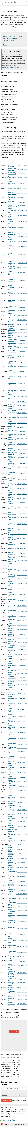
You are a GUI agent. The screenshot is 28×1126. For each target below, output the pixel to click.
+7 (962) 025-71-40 (22, 665)
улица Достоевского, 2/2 (12, 210)
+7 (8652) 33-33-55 (22, 821)
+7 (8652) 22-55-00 (22, 463)
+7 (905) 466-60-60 (22, 307)
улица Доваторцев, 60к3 (11, 457)
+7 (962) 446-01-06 (22, 965)
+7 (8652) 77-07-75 (22, 894)
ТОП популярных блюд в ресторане (12, 42)
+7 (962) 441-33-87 (22, 611)
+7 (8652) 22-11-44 (22, 435)
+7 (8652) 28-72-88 (22, 467)
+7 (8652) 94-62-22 (22, 680)
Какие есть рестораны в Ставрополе (13, 36)
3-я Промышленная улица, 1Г (12, 534)
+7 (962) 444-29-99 (22, 634)
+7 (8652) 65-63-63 (22, 698)
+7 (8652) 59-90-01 (22, 716)
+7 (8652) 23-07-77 (22, 216)
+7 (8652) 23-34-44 (22, 543)
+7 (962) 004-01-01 (22, 457)
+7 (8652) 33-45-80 (22, 183)
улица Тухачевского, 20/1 (12, 716)
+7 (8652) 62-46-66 (22, 241)
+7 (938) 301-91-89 (22, 484)
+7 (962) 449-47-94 (22, 371)
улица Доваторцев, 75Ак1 (11, 183)
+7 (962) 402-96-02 (22, 928)
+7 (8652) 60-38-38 (22, 423)
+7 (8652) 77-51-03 (22, 834)
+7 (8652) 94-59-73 (22, 409)
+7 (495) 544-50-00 (22, 293)
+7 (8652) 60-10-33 (22, 332)
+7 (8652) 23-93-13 (22, 973)
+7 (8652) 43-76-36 (22, 906)
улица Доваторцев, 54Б (11, 396)
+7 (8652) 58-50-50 (22, 570)
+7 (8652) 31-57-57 (22, 173)
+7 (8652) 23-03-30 (22, 620)
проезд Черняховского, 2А (12, 188)
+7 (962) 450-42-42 (22, 556)
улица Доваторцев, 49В (11, 965)
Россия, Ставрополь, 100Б (11, 915)
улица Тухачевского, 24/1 (12, 417)
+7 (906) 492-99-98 (22, 881)
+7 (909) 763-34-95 (22, 453)
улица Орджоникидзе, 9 (12, 548)
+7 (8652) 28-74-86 (22, 449)
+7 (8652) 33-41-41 (22, 529)
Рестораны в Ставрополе (10, 38)
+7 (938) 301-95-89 (22, 553)
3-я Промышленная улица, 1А (12, 390)
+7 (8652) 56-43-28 (22, 534)
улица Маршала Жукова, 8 (11, 867)
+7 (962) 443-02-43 (22, 890)
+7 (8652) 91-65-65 (22, 721)
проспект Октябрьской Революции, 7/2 (12, 324)
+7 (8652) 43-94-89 (22, 343)
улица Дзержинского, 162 (12, 215)
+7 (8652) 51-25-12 (22, 844)
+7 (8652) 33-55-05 (22, 999)
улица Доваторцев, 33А (11, 494)
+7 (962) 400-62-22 (22, 206)
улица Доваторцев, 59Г (11, 293)
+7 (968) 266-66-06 (22, 246)
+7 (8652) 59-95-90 (22, 767)
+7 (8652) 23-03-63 (22, 797)
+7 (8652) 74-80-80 (22, 383)
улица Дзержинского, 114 (12, 227)
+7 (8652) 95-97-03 (22, 744)
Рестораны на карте (8, 40)
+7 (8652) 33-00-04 (22, 703)
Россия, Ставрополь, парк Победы (11, 1004)
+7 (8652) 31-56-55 (22, 910)
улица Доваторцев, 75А (11, 315)
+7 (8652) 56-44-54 (22, 903)
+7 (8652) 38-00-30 (22, 193)
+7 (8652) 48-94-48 (22, 444)
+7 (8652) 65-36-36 (22, 727)
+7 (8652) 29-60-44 (22, 578)
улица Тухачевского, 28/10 (12, 246)
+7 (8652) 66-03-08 (22, 300)
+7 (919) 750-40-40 (22, 710)
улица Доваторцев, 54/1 (11, 197)
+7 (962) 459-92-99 (22, 362)
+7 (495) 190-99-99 (22, 177)
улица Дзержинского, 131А (12, 221)
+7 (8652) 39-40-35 (22, 165)
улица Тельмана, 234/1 (11, 287)
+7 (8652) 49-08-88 (22, 488)
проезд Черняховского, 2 (12, 366)
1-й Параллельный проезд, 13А (12, 654)
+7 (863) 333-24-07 (22, 649)
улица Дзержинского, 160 (12, 583)
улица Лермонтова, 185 (11, 876)
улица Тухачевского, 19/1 (12, 898)
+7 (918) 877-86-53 (22, 863)
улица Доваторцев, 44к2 (11, 727)
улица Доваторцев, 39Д (11, 797)
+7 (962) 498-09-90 (22, 396)
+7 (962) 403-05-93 (22, 413)
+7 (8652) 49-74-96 (22, 946)
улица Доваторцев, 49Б (11, 376)
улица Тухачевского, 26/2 (12, 422)
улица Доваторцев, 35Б (11, 444)
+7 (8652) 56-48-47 (22, 233)
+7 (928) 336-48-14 (22, 876)
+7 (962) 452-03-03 (22, 280)
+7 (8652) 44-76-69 (22, 594)
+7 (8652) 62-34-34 (22, 221)
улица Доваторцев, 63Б (11, 272)
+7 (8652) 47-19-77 (22, 202)
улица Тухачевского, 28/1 (12, 594)
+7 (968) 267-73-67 (22, 494)
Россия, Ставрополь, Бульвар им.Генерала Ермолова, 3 (11, 973)
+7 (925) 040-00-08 (22, 867)
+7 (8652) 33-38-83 (22, 575)
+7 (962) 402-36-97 (22, 921)
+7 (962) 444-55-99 (22, 858)
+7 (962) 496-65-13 (22, 329)
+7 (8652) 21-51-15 (22, 287)
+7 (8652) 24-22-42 (22, 254)
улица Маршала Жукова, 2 (11, 463)
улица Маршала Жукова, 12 (11, 634)
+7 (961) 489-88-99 (22, 366)
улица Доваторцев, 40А (11, 772)
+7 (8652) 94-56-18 (22, 188)
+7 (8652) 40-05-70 (22, 987)
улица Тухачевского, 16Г (12, 177)
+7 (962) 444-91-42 (22, 524)
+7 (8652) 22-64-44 (22, 872)
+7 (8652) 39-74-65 (22, 356)
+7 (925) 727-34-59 (22, 802)
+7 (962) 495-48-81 (22, 402)
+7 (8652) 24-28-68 (22, 748)
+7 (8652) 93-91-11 (22, 693)
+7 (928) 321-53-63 (22, 210)
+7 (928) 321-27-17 (22, 427)
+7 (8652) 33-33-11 (22, 538)
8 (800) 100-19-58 (22, 263)
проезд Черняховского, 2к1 (12, 254)
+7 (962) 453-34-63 (22, 197)
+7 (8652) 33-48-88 (22, 830)
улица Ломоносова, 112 (11, 241)
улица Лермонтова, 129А (11, 956)
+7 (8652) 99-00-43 (22, 983)
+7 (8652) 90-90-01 (22, 757)
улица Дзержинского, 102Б (12, 821)
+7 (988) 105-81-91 (22, 473)
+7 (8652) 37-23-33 (22, 311)
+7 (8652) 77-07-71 (22, 961)
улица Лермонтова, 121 (11, 840)
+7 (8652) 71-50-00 (22, 677)
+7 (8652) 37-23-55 (22, 992)
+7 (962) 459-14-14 (22, 227)
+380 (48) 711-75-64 (22, 849)
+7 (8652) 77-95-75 (22, 772)
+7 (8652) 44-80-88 (22, 583)
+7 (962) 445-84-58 (22, 751)
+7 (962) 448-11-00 (22, 840)
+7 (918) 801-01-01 (22, 438)
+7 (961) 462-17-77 (22, 616)
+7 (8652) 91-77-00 (22, 324)
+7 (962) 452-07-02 (22, 952)
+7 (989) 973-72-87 (22, 169)
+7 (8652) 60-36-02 (22, 347)
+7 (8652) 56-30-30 (22, 625)
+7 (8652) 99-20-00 (22, 273)
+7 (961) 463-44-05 (22, 885)
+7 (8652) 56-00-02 (22, 390)
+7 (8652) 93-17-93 (22, 507)
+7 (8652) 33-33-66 (22, 498)
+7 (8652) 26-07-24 (22, 638)
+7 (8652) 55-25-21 (22, 646)
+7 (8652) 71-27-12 (22, 320)
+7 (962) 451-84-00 (22, 236)
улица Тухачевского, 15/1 (12, 565)
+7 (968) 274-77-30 (22, 738)
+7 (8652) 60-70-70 (22, 376)
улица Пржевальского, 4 (12, 698)
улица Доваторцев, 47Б (11, 721)
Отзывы (5, 45)
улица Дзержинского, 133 (12, 625)
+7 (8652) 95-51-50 (22, 405)
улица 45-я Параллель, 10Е (11, 885)
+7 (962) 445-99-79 (22, 351)
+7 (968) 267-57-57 (22, 684)
